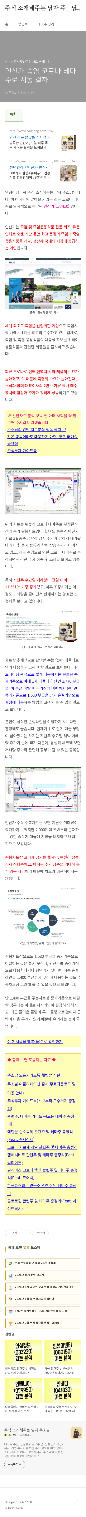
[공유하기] (20, 1233)
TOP (77, 1503)
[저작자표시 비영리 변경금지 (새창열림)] (54, 1233)
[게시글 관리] (26, 1233)
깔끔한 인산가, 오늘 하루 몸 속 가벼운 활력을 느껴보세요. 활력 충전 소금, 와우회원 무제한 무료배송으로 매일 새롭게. (30, 145)
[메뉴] (78, 8)
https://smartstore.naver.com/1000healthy (38, 161)
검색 (68, 8)
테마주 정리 (46, 23)
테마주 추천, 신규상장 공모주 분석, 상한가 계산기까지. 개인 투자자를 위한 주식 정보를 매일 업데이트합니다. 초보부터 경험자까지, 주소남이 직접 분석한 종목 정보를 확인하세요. (34, 1450)
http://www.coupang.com (27, 131)
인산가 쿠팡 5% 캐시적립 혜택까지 (29, 137)
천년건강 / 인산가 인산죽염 (29, 167)
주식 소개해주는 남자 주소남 (41, 8)
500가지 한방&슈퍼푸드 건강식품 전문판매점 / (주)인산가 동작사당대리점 (29, 175)
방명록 (23, 23)
